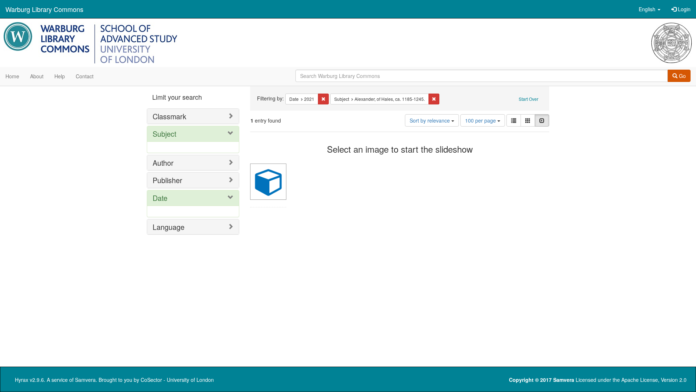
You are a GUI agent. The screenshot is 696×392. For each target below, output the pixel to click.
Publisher (167, 180)
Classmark (169, 116)
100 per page (481, 120)
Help (59, 76)
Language (169, 227)
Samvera (85, 379)
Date (160, 198)
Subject (164, 133)
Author (163, 162)
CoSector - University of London (177, 379)
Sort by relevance (430, 120)
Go (682, 75)
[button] (649, 9)
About (37, 76)
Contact (85, 76)
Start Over (528, 99)
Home (12, 76)
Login (683, 9)
